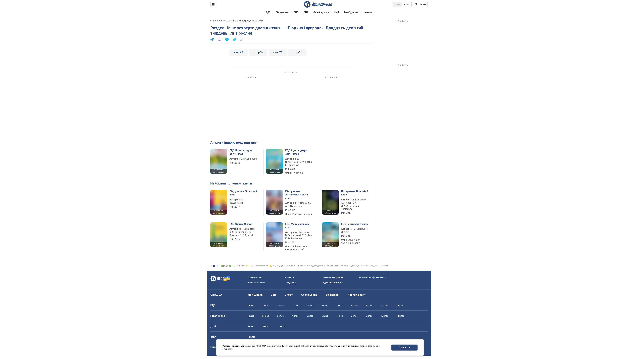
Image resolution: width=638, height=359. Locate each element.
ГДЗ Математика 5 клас (297, 226)
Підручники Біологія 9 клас (243, 193)
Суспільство (309, 294)
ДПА (305, 12)
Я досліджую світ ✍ (262, 266)
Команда (289, 277)
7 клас (339, 305)
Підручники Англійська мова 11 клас (297, 195)
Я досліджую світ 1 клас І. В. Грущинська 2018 (238, 20)
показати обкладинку (218, 171)
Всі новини (332, 294)
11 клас (400, 305)
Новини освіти (357, 294)
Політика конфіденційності (372, 277)
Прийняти (404, 347)
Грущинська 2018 (285, 266)
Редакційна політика (332, 282)
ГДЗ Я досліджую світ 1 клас (240, 152)
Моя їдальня (351, 12)
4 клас (295, 305)
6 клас (324, 305)
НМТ (336, 12)
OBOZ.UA (216, 294)
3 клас (280, 305)
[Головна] (214, 265)
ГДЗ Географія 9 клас (354, 224)
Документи (290, 282)
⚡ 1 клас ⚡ (242, 266)
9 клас (369, 305)
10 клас (384, 305)
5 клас (310, 305)
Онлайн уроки (321, 12)
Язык (407, 4)
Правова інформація (332, 277)
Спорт (289, 294)
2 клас (265, 305)
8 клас (354, 305)
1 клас (251, 305)
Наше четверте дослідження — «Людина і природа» (322, 266)
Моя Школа (255, 294)
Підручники (282, 12)
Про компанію (255, 277)
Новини (368, 12)
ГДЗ (268, 12)
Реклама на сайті (256, 282)
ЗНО (296, 12)
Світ (273, 294)
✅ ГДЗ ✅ (226, 266)
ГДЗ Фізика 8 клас (240, 224)
